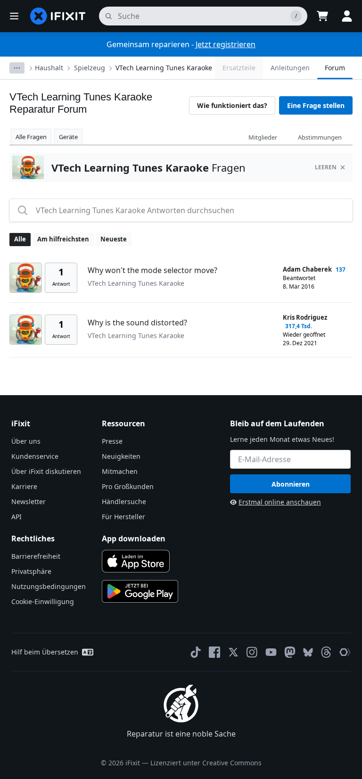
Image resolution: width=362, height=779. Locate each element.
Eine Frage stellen (316, 105)
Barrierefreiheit (35, 556)
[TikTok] (195, 652)
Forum (335, 67)
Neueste (113, 239)
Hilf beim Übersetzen (44, 651)
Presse (112, 441)
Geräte (68, 137)
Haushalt (49, 67)
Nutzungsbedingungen (48, 586)
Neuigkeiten (121, 456)
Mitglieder (262, 137)
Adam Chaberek (307, 269)
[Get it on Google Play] (140, 591)
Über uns (26, 441)
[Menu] (14, 16)
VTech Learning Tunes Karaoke (163, 67)
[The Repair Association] (345, 652)
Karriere (24, 486)
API (16, 516)
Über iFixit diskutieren (46, 471)
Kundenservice (34, 456)
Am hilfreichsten (63, 239)
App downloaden (133, 538)
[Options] (17, 68)
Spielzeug (89, 67)
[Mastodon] (290, 652)
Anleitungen (290, 67)
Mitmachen (120, 471)
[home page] (58, 16)
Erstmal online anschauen (280, 501)
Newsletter (28, 501)
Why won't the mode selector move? (152, 270)
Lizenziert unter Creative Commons (206, 762)
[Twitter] (233, 652)
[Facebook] (214, 652)
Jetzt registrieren (225, 44)
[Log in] (346, 16)
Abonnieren (291, 484)
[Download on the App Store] (136, 561)
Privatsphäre (31, 571)
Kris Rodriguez (305, 317)
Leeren (326, 167)
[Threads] (326, 652)
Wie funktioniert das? (232, 105)
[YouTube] (271, 652)
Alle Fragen (31, 137)
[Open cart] (322, 16)
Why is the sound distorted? (137, 322)
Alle (20, 239)
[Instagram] (252, 652)
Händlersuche (124, 501)
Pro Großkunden (128, 486)
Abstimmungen (320, 137)
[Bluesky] (308, 652)
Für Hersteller (123, 516)
